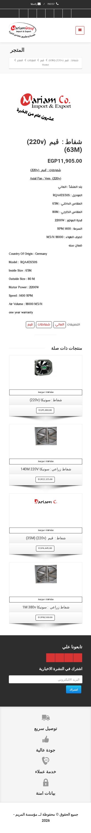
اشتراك (74, 689)
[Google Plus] (49, 13)
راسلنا (34, 4)
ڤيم (30, 324)
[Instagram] (23, 13)
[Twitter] (58, 13)
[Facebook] (66, 13)
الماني (59, 324)
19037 (51, 4)
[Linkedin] (32, 13)
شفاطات (44, 324)
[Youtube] (40, 13)
